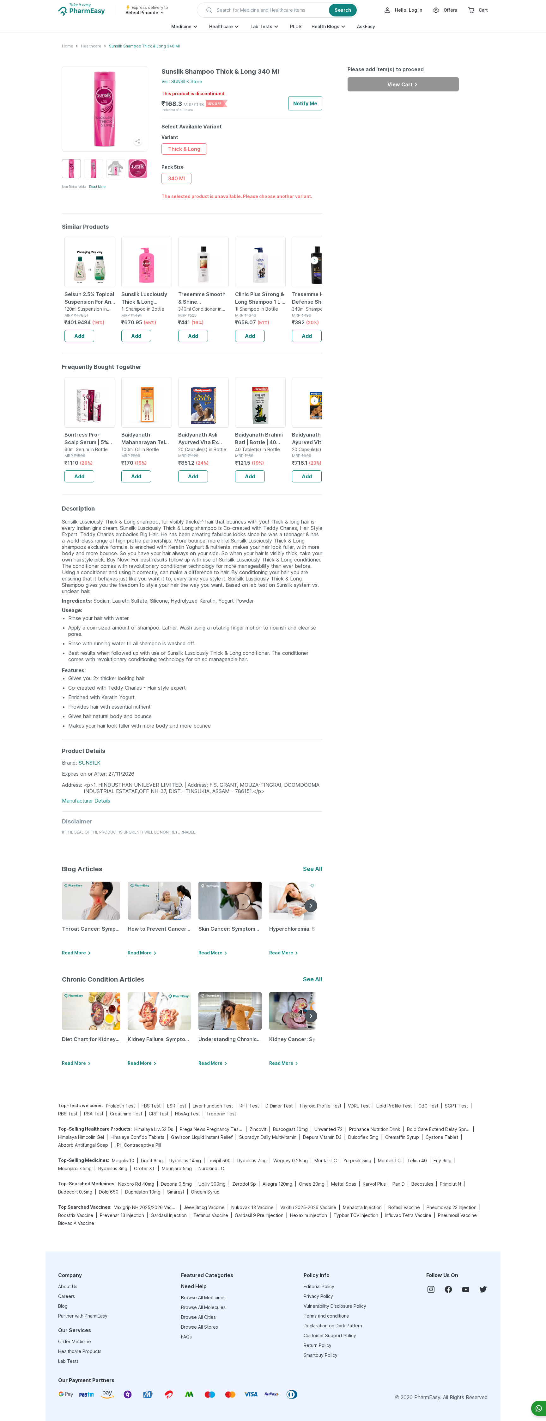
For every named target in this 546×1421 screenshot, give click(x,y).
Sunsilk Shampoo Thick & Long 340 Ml (144, 46)
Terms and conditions (326, 1316)
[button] (277, 10)
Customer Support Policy (330, 1335)
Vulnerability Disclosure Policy (335, 1306)
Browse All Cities (198, 1317)
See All (312, 869)
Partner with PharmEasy (82, 1316)
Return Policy (317, 1345)
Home (67, 46)
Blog (63, 1306)
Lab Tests (261, 26)
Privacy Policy (318, 1296)
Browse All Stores (199, 1327)
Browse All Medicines (203, 1297)
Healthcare (221, 26)
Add (79, 336)
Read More (97, 187)
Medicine (181, 26)
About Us (67, 1286)
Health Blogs (325, 26)
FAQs (186, 1336)
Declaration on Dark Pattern (333, 1325)
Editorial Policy (319, 1286)
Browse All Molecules (203, 1307)
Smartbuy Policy (320, 1355)
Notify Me (305, 103)
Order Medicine (74, 1341)
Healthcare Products (79, 1351)
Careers (66, 1296)
